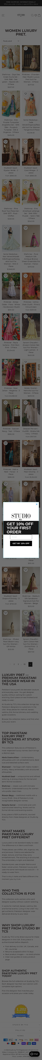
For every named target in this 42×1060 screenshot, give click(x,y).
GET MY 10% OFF (21, 543)
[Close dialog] (37, 504)
